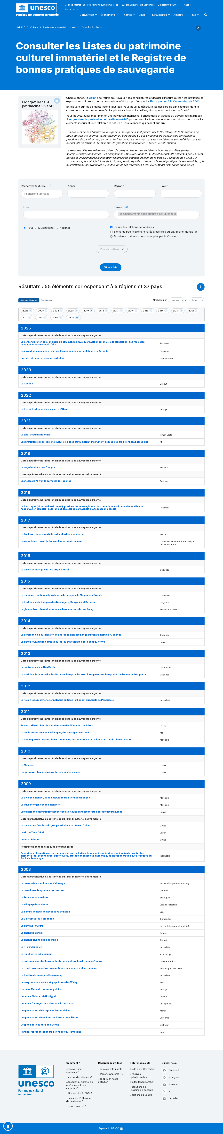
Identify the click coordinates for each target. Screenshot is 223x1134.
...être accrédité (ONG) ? (79, 1093)
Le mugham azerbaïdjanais (36, 954)
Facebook (174, 1070)
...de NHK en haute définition (108, 1080)
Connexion (70, 9)
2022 (58, 311)
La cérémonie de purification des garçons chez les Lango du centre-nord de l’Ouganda (71, 634)
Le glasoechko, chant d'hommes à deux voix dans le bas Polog (57, 609)
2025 (28, 311)
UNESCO (20, 27)
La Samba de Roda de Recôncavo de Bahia (45, 911)
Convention (87, 14)
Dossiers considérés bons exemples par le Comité (145, 236)
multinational (46, 227)
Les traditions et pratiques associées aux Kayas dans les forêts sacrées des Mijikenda (71, 811)
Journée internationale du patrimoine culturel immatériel (92, 5)
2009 (58, 318)
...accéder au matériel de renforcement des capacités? (79, 1085)
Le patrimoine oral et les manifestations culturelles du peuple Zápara (61, 961)
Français (187, 5)
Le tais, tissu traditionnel (35, 434)
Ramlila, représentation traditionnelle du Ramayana (51, 1031)
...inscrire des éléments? (79, 1077)
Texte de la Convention (142, 1069)
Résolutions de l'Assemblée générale (141, 1088)
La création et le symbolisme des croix (43, 890)
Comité (93, 97)
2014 (163, 311)
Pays (193, 14)
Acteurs (178, 14)
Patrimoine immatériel (54, 27)
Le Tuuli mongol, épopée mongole (40, 804)
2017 (118, 311)
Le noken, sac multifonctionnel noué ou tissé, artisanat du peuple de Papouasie (67, 700)
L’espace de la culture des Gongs (40, 1024)
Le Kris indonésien (31, 947)
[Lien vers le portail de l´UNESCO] (38, 7)
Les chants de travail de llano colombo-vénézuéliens (51, 541)
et (186, 300)
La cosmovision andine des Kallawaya (43, 883)
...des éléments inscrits (110, 1069)
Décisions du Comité (141, 1094)
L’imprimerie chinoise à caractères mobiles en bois (50, 772)
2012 (193, 311)
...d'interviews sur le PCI (111, 1073)
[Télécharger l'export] (201, 288)
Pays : (164, 186)
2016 (133, 311)
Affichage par (160, 300)
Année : (72, 186)
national (64, 227)
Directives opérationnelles (138, 1075)
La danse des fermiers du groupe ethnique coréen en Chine (55, 825)
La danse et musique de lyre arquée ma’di (45, 569)
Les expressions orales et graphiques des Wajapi (49, 982)
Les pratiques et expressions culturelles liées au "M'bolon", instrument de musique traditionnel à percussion (85, 441)
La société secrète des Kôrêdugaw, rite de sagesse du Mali (55, 732)
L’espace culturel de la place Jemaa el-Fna (45, 1010)
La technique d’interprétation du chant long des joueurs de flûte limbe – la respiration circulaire (76, 739)
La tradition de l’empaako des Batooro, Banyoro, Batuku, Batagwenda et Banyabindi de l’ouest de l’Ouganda (83, 674)
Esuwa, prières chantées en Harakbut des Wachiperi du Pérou (57, 725)
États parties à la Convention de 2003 (175, 101)
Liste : (26, 207)
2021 (74, 311)
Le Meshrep (27, 765)
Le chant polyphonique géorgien (39, 939)
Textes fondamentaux (142, 1082)
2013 (178, 311)
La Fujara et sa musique (34, 897)
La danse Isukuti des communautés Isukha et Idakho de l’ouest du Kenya (63, 641)
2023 (43, 311)
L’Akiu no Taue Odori (32, 832)
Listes (142, 14)
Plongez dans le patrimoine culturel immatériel (97, 119)
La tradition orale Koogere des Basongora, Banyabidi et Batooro (58, 602)
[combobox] (88, 194)
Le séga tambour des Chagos (38, 467)
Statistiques (46, 300)
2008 (73, 318)
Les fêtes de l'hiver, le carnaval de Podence (46, 480)
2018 (103, 311)
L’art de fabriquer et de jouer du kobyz (42, 358)
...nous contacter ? (76, 1106)
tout (30, 227)
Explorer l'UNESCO (167, 5)
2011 (27, 318)
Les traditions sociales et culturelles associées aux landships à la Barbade (64, 351)
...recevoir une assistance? (74, 1071)
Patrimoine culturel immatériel (38, 14)
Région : (119, 186)
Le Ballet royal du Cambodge (37, 918)
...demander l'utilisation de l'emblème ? (78, 1100)
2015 (148, 311)
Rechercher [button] (204, 15)
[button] (198, 29)
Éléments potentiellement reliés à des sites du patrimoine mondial (154, 231)
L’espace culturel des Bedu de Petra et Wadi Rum (49, 1017)
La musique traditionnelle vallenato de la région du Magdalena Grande (61, 595)
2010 (42, 318)
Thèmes (127, 14)
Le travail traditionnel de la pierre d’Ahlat (44, 409)
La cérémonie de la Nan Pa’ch (38, 667)
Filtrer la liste (110, 267)
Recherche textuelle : (34, 186)
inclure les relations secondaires (134, 227)
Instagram (174, 1077)
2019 (89, 311)
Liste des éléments (28, 300)
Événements (108, 14)
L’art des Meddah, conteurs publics (41, 989)
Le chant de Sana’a (32, 932)
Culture (34, 27)
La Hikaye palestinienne (34, 904)
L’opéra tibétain (30, 839)
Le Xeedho (27, 383)
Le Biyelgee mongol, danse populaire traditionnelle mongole (56, 797)
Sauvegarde (159, 14)
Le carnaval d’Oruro (32, 925)
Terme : (119, 207)
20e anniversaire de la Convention (138, 5)
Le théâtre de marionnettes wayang (41, 975)
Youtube (173, 1084)
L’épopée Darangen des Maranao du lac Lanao (47, 1003)
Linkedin (173, 1098)
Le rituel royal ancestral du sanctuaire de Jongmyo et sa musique (59, 968)
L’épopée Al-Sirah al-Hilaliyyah (38, 996)
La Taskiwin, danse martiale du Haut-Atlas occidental (52, 534)
